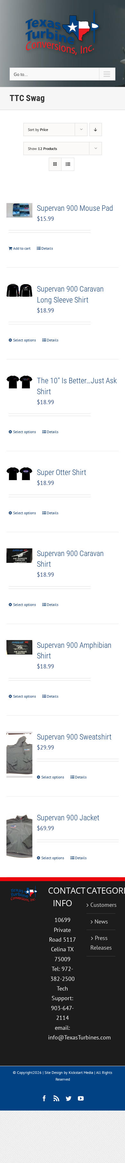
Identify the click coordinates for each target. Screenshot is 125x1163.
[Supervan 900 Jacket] (19, 836)
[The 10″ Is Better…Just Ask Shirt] (19, 382)
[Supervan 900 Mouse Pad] (19, 210)
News (101, 921)
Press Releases (101, 942)
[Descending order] (95, 129)
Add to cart (21, 248)
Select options (24, 340)
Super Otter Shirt (61, 472)
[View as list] (68, 164)
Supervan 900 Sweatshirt (74, 736)
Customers (101, 904)
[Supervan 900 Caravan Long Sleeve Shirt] (19, 290)
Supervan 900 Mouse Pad (75, 208)
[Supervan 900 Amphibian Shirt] (19, 647)
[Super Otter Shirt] (19, 473)
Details (47, 248)
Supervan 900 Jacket (68, 817)
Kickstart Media (81, 1072)
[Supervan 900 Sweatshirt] (19, 755)
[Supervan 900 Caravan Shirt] (19, 555)
